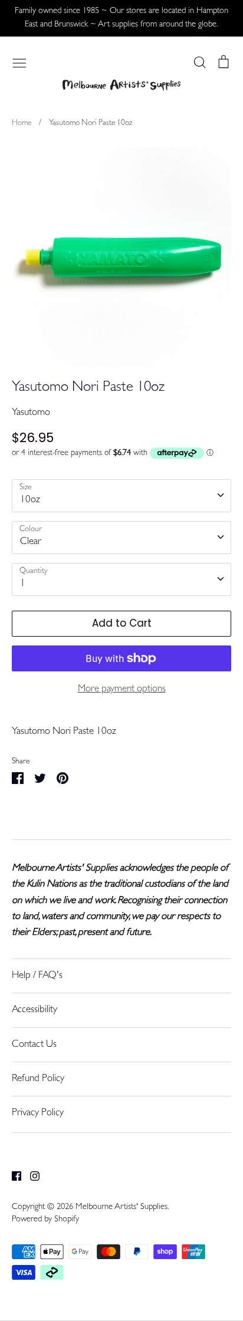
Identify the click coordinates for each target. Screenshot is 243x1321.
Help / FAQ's (37, 976)
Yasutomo (31, 413)
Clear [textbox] (30, 542)
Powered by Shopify (45, 1219)
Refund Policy (38, 1079)
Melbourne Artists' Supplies (121, 1207)
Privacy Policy (38, 1113)
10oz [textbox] (30, 500)
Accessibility (34, 1010)
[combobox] (121, 495)
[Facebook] (12, 1176)
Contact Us (34, 1045)
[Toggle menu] (19, 62)
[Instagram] (30, 1176)
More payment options (122, 689)
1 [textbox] (22, 584)
